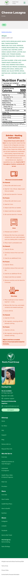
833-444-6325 (8, 396)
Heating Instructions (7, 32)
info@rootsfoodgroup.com (11, 406)
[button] (14, 561)
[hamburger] (24, 2)
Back (4, 24)
